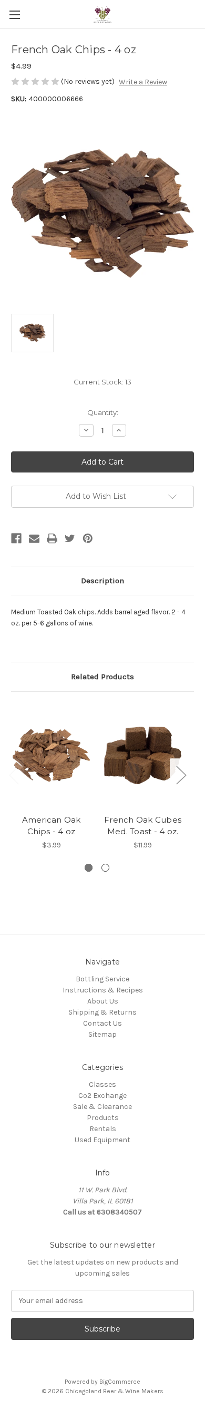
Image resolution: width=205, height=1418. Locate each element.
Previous (13, 775)
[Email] (34, 538)
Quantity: (102, 412)
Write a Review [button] (143, 82)
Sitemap (102, 1034)
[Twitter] (70, 538)
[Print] (52, 538)
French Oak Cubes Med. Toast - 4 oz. (142, 826)
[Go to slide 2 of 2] (105, 868)
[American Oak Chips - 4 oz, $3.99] (51, 756)
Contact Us (102, 1023)
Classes (102, 1084)
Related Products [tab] (102, 676)
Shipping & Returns (102, 1012)
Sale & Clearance (102, 1106)
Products (103, 1117)
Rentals (102, 1128)
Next (180, 775)
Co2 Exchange (102, 1095)
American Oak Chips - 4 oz (51, 826)
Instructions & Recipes (103, 990)
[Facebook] (16, 538)
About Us (102, 1001)
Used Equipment (102, 1139)
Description (102, 580)
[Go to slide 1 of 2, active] (89, 868)
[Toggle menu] (14, 14)
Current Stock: (102, 382)
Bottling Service (102, 979)
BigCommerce (119, 1381)
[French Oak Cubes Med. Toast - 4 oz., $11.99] (142, 756)
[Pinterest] (88, 538)
